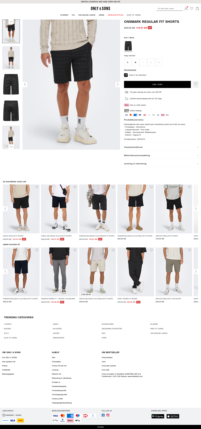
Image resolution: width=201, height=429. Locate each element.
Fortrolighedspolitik (59, 394)
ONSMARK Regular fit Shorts (151, 22)
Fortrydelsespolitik (59, 390)
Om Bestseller (110, 352)
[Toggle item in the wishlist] (196, 84)
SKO (103, 333)
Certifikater (6, 370)
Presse (4, 366)
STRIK (104, 338)
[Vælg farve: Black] (128, 46)
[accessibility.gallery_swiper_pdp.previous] (11, 21)
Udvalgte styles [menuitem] (115, 15)
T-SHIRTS (7, 324)
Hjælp (55, 352)
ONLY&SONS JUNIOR (158, 333)
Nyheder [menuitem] (64, 15)
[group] (21, 213)
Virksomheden (107, 357)
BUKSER (7, 328)
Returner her (56, 374)
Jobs (104, 361)
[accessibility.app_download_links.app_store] (173, 416)
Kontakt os (56, 382)
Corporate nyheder (109, 366)
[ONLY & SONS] (100, 9)
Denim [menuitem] (101, 15)
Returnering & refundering (61, 378)
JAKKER (56, 333)
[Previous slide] (5, 208)
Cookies (100, 427)
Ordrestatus (56, 361)
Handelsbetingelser (59, 386)
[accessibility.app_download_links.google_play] (158, 416)
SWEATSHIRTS (58, 338)
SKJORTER (57, 328)
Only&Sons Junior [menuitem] (86, 15)
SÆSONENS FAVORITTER (112, 328)
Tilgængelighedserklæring (62, 403)
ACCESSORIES (108, 324)
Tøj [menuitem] (73, 15)
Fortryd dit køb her (59, 366)
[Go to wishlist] (191, 9)
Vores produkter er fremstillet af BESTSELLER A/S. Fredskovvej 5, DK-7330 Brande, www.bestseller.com (122, 375)
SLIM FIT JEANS (10, 338)
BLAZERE (154, 324)
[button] (127, 62)
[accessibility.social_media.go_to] (103, 416)
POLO (6, 333)
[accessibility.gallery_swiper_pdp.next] (11, 146)
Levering (55, 370)
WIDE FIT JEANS (156, 328)
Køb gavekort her (8, 361)
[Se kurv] (197, 8)
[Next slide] (195, 208)
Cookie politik (57, 399)
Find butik (105, 370)
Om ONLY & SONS (11, 352)
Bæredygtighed (8, 374)
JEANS (55, 324)
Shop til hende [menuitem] (134, 15)
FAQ (53, 357)
